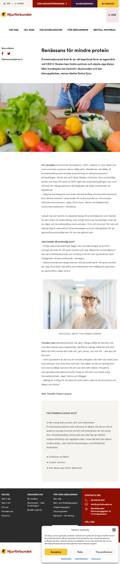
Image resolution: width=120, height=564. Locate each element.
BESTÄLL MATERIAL (105, 29)
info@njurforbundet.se (101, 504)
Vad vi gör (6, 498)
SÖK (8, 3)
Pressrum (5, 515)
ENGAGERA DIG (35, 494)
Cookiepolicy (66, 558)
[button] (114, 529)
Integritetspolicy (81, 558)
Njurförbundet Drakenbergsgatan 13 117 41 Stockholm (101, 511)
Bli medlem (108, 3)
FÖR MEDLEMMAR (77, 29)
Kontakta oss (7, 511)
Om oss (4, 507)
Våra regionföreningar (50, 3)
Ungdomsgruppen (61, 507)
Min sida (57, 498)
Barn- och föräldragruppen (65, 503)
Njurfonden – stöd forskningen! (35, 504)
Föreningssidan (60, 511)
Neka (80, 551)
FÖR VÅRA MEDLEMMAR (65, 494)
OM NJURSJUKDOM (51, 29)
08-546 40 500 (98, 500)
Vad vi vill (5, 503)
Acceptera (56, 551)
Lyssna (20, 3)
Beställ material (34, 510)
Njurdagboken (84, 3)
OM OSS (13, 29)
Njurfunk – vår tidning (63, 515)
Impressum (96, 558)
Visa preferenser (104, 551)
